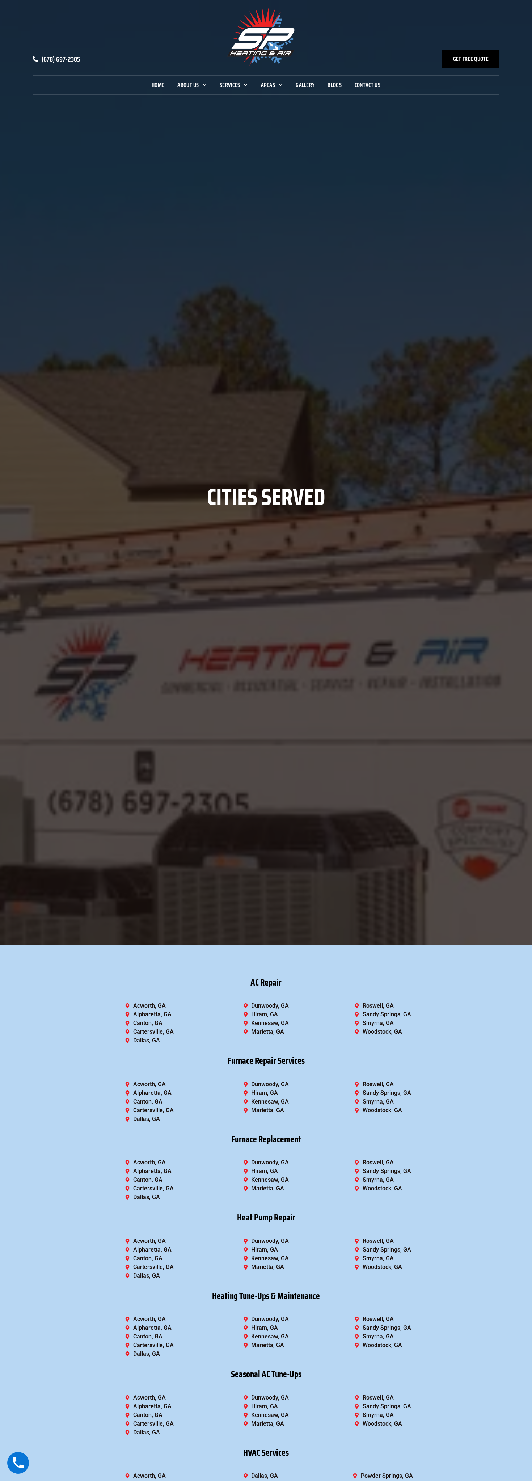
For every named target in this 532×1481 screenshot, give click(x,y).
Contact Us (367, 84)
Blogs (335, 84)
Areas (268, 84)
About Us (188, 84)
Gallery (305, 84)
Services (230, 84)
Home (158, 84)
